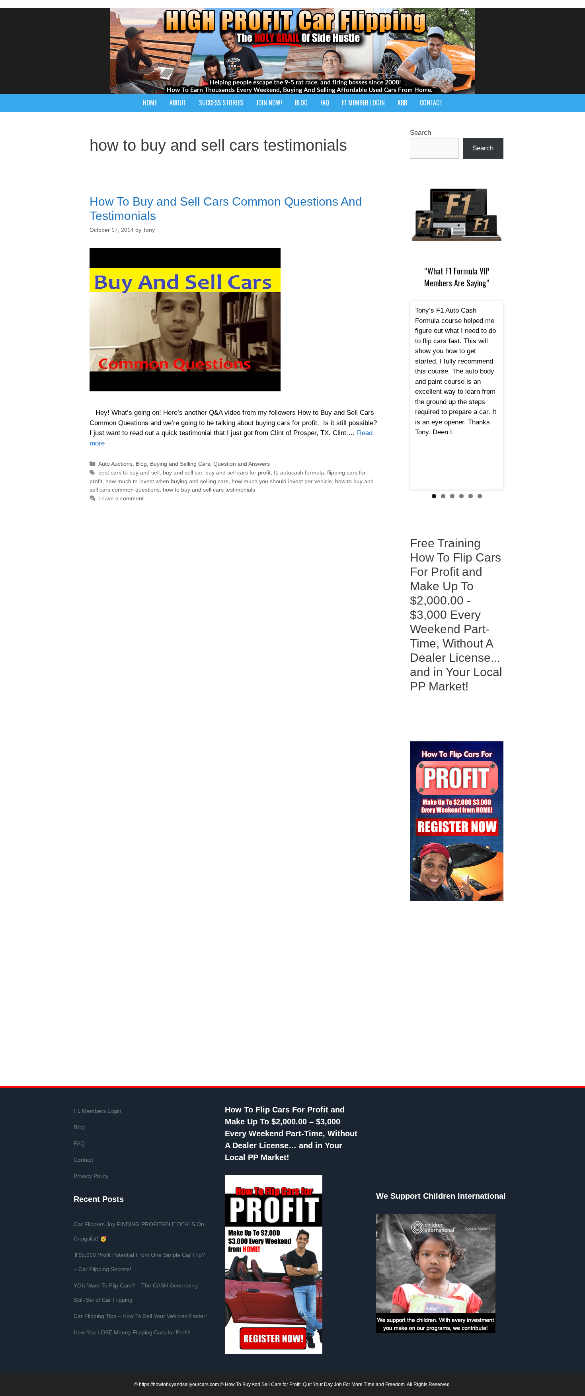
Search (420, 132)
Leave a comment (121, 498)
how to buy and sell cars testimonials (209, 489)
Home (150, 102)
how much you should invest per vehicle (282, 481)
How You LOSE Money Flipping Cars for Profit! (132, 1332)
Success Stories (221, 102)
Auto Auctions (115, 464)
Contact (431, 102)
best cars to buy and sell (129, 472)
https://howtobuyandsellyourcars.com (179, 1384)
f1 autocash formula (299, 472)
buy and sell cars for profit (238, 472)
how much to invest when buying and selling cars (166, 481)
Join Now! (269, 102)
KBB (402, 102)
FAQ (324, 102)
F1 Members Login (97, 1111)
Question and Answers (241, 464)
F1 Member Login (363, 102)
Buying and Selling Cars (180, 464)
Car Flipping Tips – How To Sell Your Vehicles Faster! (140, 1316)
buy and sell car (182, 472)
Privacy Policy (91, 1176)
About (178, 102)
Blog (301, 102)
